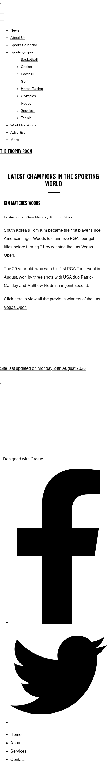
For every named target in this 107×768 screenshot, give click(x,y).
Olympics (28, 96)
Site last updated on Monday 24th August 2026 (43, 368)
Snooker (28, 110)
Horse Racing (32, 89)
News (14, 30)
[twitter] (58, 722)
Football (27, 74)
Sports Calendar (23, 45)
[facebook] (58, 622)
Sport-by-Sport (22, 52)
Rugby (26, 103)
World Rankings (23, 125)
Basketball (29, 59)
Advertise (18, 132)
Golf (24, 81)
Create (37, 459)
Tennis (26, 118)
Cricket (26, 67)
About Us (17, 37)
